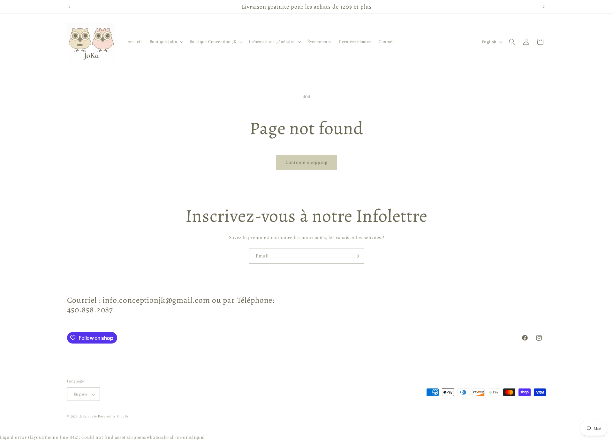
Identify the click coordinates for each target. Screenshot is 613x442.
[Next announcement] (544, 7)
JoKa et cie (89, 417)
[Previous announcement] (69, 7)
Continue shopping (307, 162)
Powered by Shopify (113, 417)
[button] (166, 41)
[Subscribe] (357, 256)
